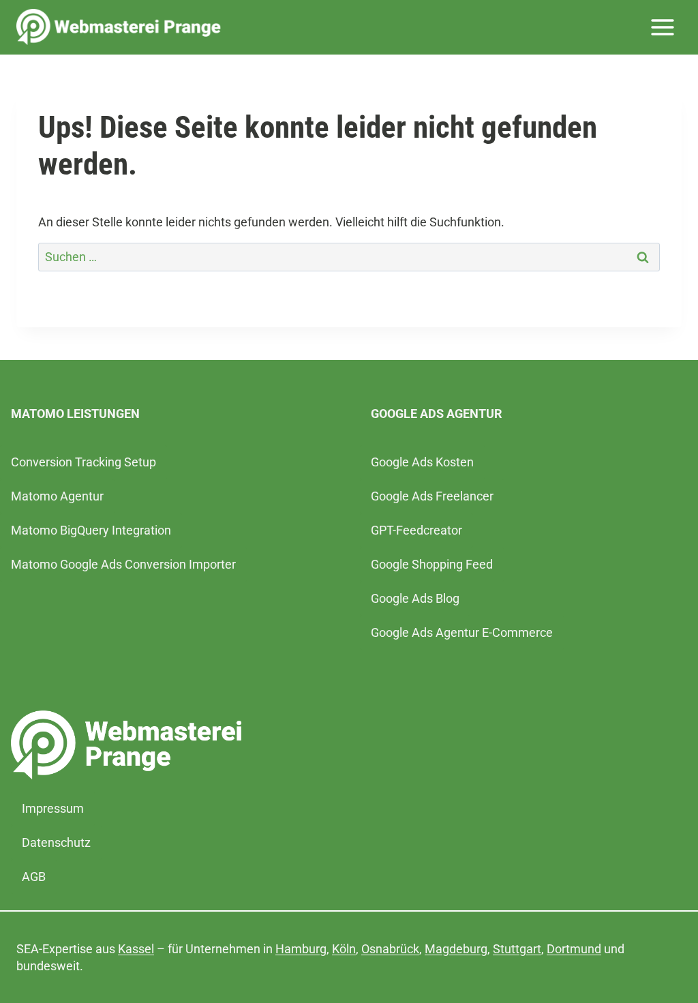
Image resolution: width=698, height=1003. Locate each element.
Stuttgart (517, 949)
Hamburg (301, 949)
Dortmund (574, 949)
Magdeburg (456, 949)
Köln (344, 949)
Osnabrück (390, 949)
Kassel (136, 949)
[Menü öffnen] (662, 27)
